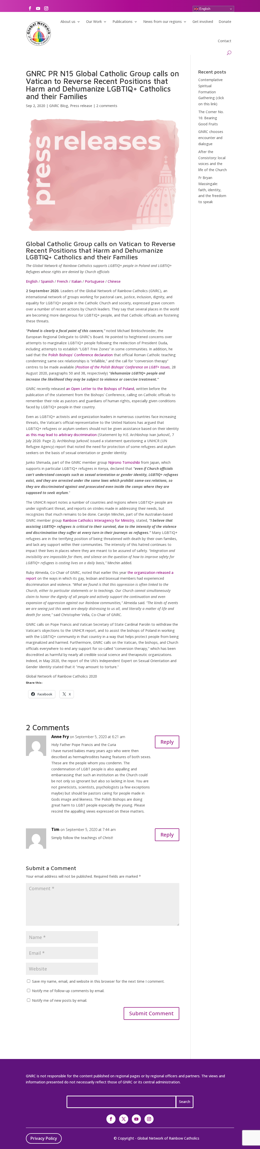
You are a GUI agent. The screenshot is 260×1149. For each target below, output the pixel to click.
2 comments (106, 105)
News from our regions (162, 21)
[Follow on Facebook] (30, 8)
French (62, 281)
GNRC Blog (58, 105)
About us (67, 21)
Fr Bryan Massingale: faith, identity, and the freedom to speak (212, 189)
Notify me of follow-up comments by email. (68, 990)
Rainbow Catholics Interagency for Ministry (98, 520)
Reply (167, 741)
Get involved (202, 21)
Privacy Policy (43, 1138)
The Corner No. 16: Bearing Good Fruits (211, 117)
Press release (81, 105)
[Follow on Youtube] (38, 8)
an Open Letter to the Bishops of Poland (100, 388)
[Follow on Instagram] (46, 8)
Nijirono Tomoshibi (124, 462)
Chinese (114, 281)
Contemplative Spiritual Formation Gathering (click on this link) (211, 91)
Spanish (47, 281)
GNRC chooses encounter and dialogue (210, 137)
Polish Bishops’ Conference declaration (80, 354)
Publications (122, 21)
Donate (225, 21)
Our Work (94, 21)
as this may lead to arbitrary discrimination (61, 434)
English (204, 9)
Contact (224, 40)
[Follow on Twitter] (123, 1119)
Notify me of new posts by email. (59, 1000)
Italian (76, 281)
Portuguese (94, 281)
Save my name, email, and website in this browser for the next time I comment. (98, 981)
